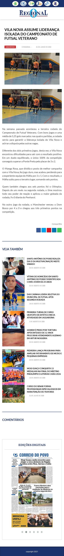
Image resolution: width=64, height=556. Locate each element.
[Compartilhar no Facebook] (38, 230)
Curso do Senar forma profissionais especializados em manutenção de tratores (44, 389)
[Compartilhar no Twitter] (44, 230)
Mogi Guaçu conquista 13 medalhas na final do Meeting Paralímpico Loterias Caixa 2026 (44, 371)
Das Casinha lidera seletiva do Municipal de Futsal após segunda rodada (43, 297)
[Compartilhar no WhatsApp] (59, 230)
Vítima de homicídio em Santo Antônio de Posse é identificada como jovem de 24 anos (44, 279)
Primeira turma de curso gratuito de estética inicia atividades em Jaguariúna (41, 315)
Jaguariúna (10, 47)
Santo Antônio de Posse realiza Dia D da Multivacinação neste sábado (43, 261)
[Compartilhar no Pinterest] (49, 230)
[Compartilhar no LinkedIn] (54, 230)
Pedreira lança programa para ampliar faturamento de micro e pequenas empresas (44, 353)
